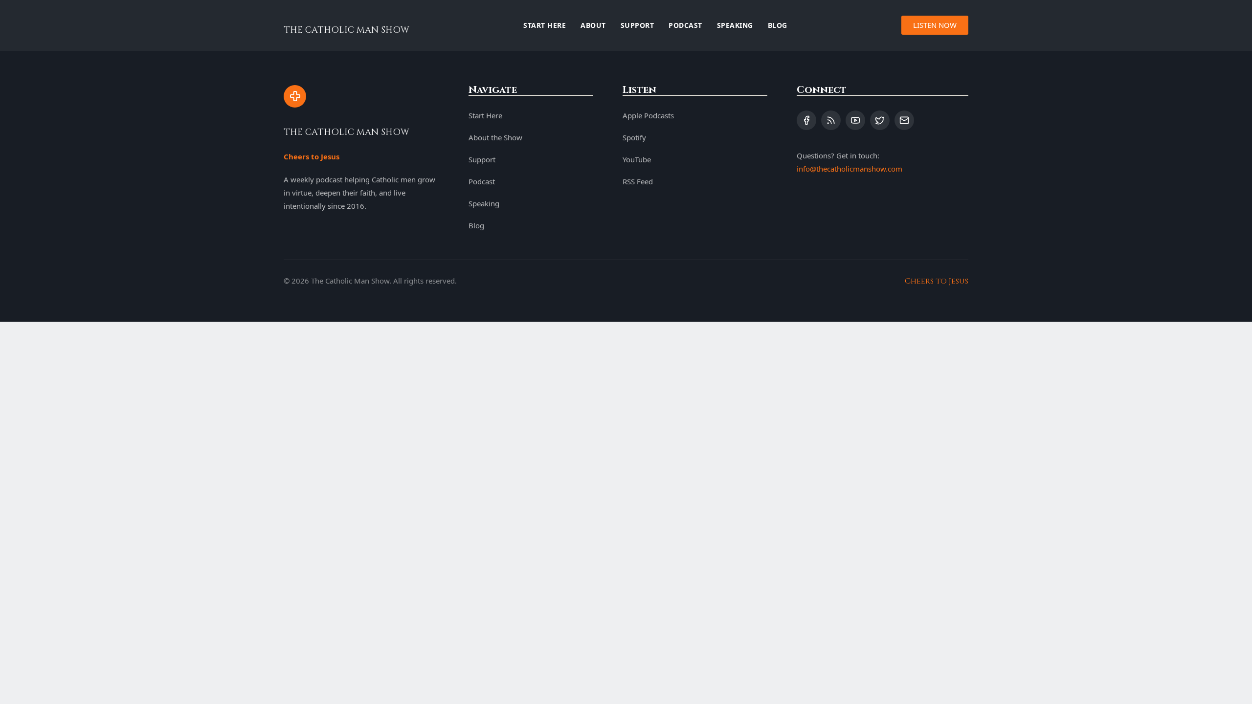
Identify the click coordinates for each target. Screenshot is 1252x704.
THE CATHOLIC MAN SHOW (346, 30)
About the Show (495, 137)
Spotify (634, 137)
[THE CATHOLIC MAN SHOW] (295, 96)
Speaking (735, 25)
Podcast (685, 25)
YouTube (637, 159)
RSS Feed (638, 181)
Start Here (544, 25)
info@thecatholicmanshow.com (849, 169)
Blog (777, 25)
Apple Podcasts (648, 115)
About (593, 25)
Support (637, 25)
